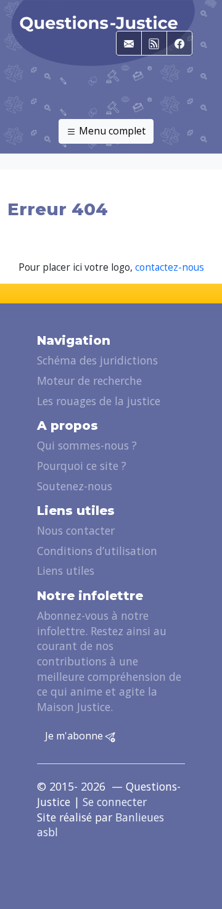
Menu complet (111, 131)
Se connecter (115, 801)
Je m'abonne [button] (75, 735)
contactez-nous (169, 267)
